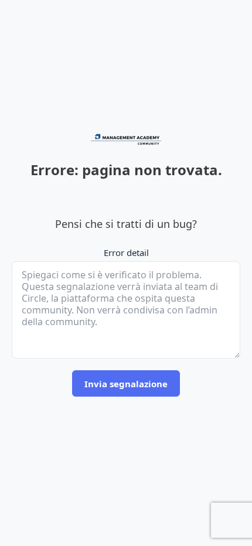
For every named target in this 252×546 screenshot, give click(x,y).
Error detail (126, 252)
